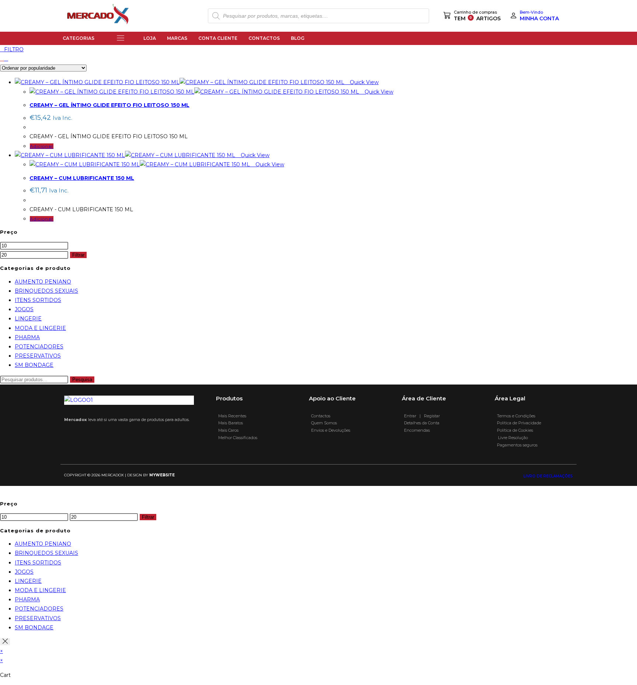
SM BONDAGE (34, 365)
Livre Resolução (511, 437)
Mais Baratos (229, 422)
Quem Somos (323, 422)
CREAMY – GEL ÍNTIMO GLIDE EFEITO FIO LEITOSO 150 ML (109, 105)
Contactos (264, 38)
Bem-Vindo (531, 12)
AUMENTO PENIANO (43, 281)
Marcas (177, 38)
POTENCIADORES (39, 346)
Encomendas (416, 430)
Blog (297, 38)
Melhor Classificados (236, 437)
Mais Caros (227, 430)
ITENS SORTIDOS (38, 300)
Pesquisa (82, 379)
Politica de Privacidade (518, 422)
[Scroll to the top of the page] (2, 490)
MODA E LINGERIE (40, 328)
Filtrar (78, 255)
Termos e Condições (515, 415)
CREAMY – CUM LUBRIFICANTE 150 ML (81, 178)
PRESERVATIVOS (38, 355)
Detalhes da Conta (420, 422)
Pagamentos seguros (516, 445)
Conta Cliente (217, 38)
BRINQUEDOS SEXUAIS (46, 291)
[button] (120, 38)
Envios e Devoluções (329, 430)
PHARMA (27, 337)
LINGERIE (28, 318)
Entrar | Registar (421, 415)
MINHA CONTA (539, 18)
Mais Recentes (231, 415)
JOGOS (24, 309)
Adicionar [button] (41, 146)
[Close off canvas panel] (5, 642)
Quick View (363, 82)
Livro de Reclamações (548, 476)
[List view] (6, 58)
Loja (149, 38)
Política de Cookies (515, 430)
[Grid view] (2, 58)
